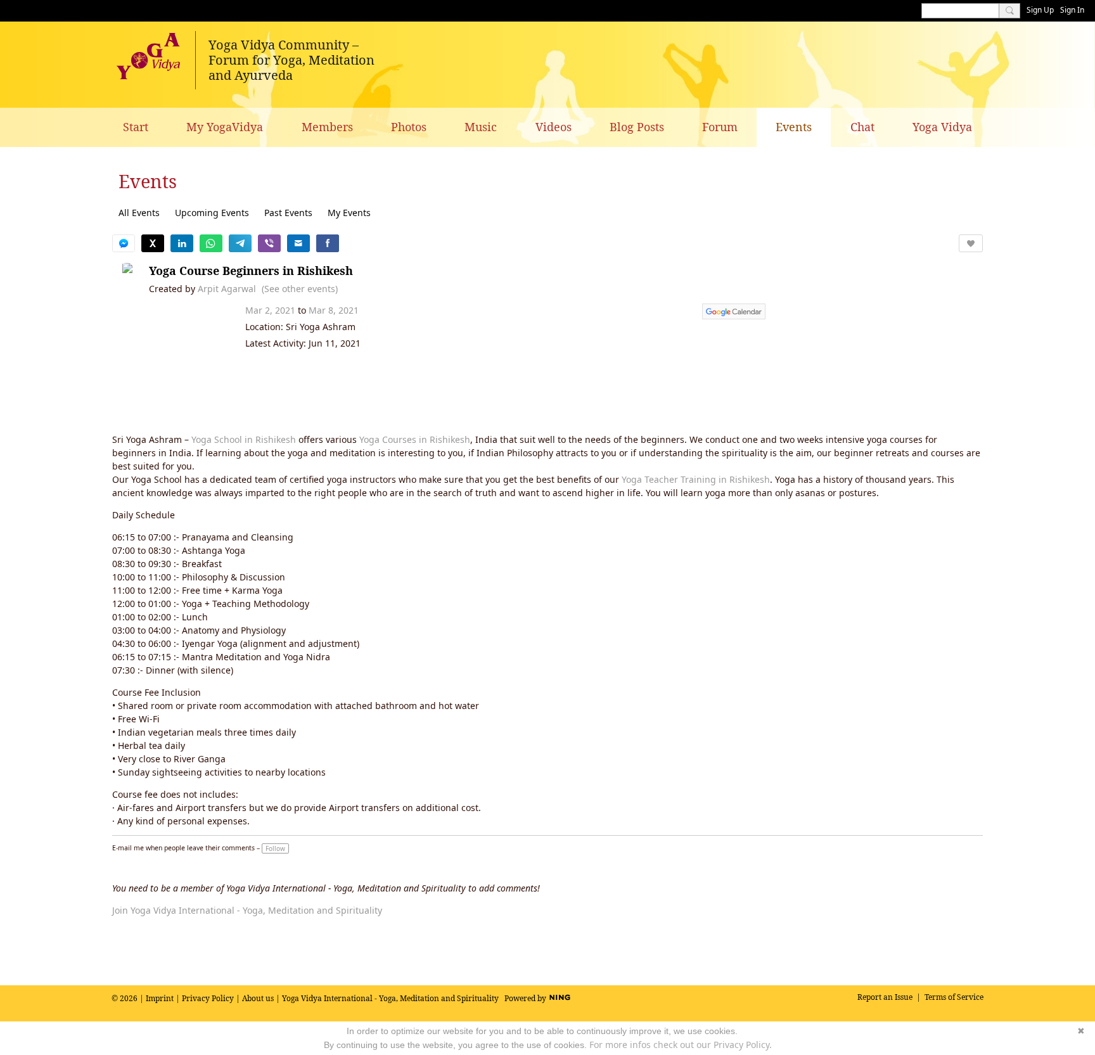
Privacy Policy (208, 998)
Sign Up (1040, 9)
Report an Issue (884, 997)
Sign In (1072, 9)
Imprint (160, 998)
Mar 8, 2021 (334, 310)
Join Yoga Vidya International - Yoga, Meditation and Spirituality (247, 910)
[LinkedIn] (181, 243)
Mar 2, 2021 (270, 310)
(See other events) (300, 289)
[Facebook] (327, 243)
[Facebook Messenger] (123, 243)
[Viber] (269, 243)
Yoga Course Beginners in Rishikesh (251, 270)
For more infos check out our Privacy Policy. (680, 1045)
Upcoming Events (212, 213)
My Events (349, 213)
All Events (139, 213)
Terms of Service (954, 997)
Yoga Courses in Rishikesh (414, 439)
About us (258, 998)
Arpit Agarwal (227, 289)
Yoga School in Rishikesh (243, 439)
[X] (152, 243)
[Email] (298, 243)
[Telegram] (240, 243)
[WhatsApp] (211, 243)
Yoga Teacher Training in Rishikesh (696, 479)
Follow (275, 848)
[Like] (971, 243)
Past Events (288, 213)
